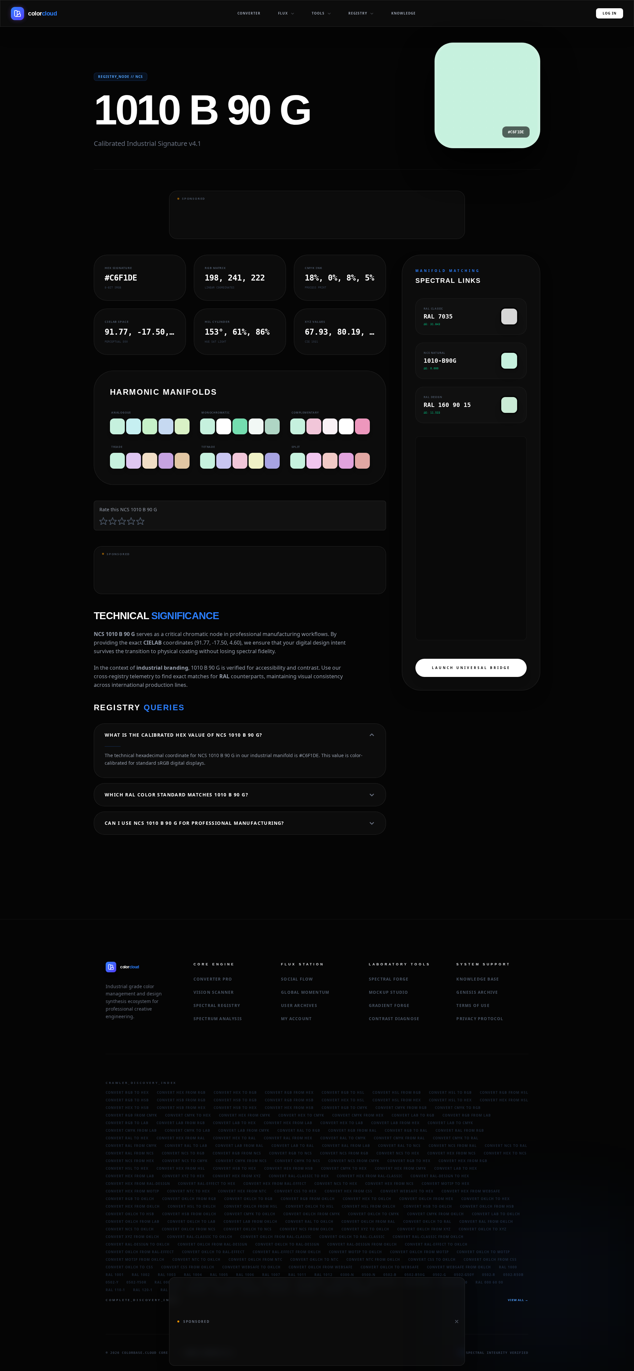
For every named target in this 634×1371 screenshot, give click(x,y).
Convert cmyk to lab (187, 1130)
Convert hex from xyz (237, 1176)
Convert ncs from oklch (307, 1229)
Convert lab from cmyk (243, 1130)
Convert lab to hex (234, 1122)
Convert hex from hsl (504, 1100)
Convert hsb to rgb (235, 1100)
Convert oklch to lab (191, 1221)
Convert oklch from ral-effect (140, 1252)
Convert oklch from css (490, 1259)
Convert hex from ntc (242, 1191)
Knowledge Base (477, 979)
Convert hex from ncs (451, 1153)
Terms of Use (472, 1005)
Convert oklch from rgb (189, 1198)
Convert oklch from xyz (424, 1229)
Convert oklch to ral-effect (213, 1252)
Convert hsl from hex (396, 1100)
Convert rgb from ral (352, 1130)
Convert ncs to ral (506, 1145)
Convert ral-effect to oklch (436, 1244)
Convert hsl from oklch (369, 1206)
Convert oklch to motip (483, 1252)
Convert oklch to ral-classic (352, 1236)
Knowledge (403, 13)
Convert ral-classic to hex (299, 1176)
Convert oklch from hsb (487, 1206)
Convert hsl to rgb (450, 1092)
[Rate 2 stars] (113, 521)
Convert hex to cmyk (301, 1115)
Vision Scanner (214, 992)
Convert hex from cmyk (244, 1115)
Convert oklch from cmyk (311, 1214)
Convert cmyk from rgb (401, 1107)
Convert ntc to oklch (196, 1259)
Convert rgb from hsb (289, 1100)
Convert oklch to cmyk (373, 1214)
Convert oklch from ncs (189, 1229)
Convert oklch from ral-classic (275, 1236)
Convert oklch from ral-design (212, 1244)
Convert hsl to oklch (192, 1206)
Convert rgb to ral (406, 1130)
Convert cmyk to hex (188, 1115)
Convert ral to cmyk (343, 1138)
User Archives (299, 1005)
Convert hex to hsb (127, 1107)
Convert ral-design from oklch (362, 1244)
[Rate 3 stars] (122, 521)
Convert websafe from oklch (459, 1267)
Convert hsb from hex (181, 1107)
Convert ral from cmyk (131, 1145)
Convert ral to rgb (298, 1130)
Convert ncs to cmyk (185, 1160)
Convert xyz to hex (183, 1176)
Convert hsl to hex (450, 1100)
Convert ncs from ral (453, 1145)
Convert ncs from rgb (344, 1153)
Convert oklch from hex (426, 1198)
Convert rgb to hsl (343, 1092)
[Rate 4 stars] (131, 521)
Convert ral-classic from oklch (428, 1236)
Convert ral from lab (346, 1145)
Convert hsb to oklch (428, 1206)
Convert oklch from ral (368, 1221)
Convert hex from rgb (181, 1092)
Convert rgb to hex (127, 1092)
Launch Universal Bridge (471, 667)
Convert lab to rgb (413, 1115)
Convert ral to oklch (309, 1221)
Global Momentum (305, 992)
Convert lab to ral (292, 1145)
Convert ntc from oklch (373, 1259)
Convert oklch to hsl (310, 1206)
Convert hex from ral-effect (274, 1183)
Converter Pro (213, 979)
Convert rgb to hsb (127, 1100)
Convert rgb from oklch (308, 1198)
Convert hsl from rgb (396, 1092)
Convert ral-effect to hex (206, 1183)
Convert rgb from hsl (504, 1092)
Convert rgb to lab (127, 1122)
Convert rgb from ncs (237, 1153)
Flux (283, 13)
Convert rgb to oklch (130, 1198)
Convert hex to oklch (367, 1198)
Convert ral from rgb (460, 1130)
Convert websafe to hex (407, 1191)
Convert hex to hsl (343, 1100)
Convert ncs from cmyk (353, 1160)
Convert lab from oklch (250, 1221)
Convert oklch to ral (427, 1221)
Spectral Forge (389, 979)
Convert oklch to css (129, 1267)
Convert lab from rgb (181, 1122)
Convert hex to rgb (235, 1092)
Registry (357, 13)
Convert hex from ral (181, 1138)
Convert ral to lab (186, 1145)
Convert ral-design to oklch (138, 1244)
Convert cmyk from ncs (241, 1160)
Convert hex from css (348, 1191)
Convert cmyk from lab (131, 1130)
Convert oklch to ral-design (287, 1244)
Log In (609, 13)
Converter (249, 13)
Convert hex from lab (288, 1122)
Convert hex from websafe (470, 1191)
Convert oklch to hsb (130, 1214)
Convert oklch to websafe (390, 1267)
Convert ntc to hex (188, 1191)
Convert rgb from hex (289, 1092)
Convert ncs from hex (130, 1160)
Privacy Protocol (479, 1018)
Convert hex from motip (132, 1191)
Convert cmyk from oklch (435, 1214)
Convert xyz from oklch (132, 1236)
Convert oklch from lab (132, 1221)
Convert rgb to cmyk (345, 1107)
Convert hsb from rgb (181, 1100)
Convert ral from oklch (486, 1221)
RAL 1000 (508, 1267)
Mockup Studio (388, 992)
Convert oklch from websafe (321, 1267)
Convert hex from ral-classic (370, 1176)
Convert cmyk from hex (358, 1115)
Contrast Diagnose (394, 1018)
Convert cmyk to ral (455, 1138)
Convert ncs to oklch (130, 1229)
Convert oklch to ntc (314, 1259)
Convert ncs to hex (397, 1153)
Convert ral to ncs (399, 1145)
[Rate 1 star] (103, 521)
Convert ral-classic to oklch (199, 1236)
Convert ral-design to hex (439, 1176)
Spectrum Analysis (218, 1018)
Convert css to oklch (432, 1259)
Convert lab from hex (395, 1122)
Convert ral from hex (288, 1138)
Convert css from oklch (187, 1267)
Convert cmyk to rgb (458, 1107)
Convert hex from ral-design (138, 1183)
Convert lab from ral (239, 1145)
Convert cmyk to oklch (249, 1214)
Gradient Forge (389, 1005)
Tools (318, 13)
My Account (296, 1018)
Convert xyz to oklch (365, 1229)
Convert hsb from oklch (189, 1214)
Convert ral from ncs (130, 1153)
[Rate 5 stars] (140, 521)
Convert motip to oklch (355, 1252)
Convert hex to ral (234, 1138)
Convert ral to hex (127, 1138)
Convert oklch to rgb (248, 1198)
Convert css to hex (295, 1191)
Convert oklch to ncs (248, 1229)
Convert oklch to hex (485, 1198)
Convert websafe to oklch (251, 1267)
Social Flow (297, 979)
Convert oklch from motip (419, 1252)
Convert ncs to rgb (183, 1153)
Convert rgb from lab (466, 1115)
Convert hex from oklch (133, 1206)
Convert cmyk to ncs (297, 1160)
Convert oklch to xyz (483, 1229)
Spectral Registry (217, 1005)
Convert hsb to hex (235, 1107)
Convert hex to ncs (505, 1153)
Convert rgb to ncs (290, 1153)
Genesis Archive (477, 992)
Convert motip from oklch (135, 1259)
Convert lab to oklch (496, 1214)
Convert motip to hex (446, 1183)
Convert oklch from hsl (251, 1206)
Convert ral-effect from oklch (287, 1252)
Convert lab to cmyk (450, 1122)
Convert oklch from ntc (255, 1259)
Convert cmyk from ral (399, 1138)
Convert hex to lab (341, 1122)
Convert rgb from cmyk (131, 1115)
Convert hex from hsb (289, 1107)
